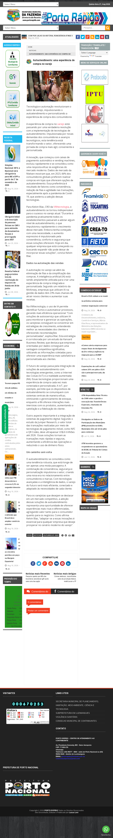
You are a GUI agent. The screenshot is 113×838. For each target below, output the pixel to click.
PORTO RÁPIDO (51, 810)
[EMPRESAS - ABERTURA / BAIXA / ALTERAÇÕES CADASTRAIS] (95, 142)
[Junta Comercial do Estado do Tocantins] (95, 225)
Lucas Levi (73, 812)
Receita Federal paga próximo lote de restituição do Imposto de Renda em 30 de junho (12, 280)
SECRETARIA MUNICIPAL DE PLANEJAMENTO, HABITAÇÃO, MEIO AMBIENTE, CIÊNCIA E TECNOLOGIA (77, 705)
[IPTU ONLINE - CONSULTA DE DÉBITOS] (95, 103)
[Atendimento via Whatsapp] (12, 337)
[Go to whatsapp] (106, 829)
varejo (60, 124)
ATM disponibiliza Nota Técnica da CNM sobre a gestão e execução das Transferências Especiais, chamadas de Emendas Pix (94, 401)
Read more (9, 457)
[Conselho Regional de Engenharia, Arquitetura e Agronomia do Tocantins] (95, 236)
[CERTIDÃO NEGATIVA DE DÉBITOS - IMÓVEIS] (12, 128)
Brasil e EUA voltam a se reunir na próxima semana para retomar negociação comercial (95, 301)
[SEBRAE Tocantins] (95, 281)
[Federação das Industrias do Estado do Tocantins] (95, 247)
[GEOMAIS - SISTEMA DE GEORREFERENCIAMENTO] (12, 88)
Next (106, 488)
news (29, 535)
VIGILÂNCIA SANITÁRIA (66, 717)
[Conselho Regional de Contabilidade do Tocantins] (95, 257)
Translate (98, 56)
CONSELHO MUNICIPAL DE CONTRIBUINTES (76, 721)
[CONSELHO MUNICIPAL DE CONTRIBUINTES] (12, 68)
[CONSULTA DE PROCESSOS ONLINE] (95, 84)
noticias (32, 50)
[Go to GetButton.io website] (106, 835)
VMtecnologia (61, 206)
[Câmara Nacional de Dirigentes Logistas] (95, 267)
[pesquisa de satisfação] (95, 175)
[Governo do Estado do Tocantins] (95, 212)
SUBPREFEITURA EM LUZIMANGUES (73, 713)
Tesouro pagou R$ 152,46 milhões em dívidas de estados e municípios (12, 392)
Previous (83, 488)
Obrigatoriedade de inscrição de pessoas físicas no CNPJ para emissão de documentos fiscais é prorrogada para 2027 (12, 228)
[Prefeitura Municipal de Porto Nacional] (75, 24)
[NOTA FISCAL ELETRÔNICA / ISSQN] (95, 122)
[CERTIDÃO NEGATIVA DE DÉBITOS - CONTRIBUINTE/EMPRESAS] (12, 108)
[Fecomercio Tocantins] (95, 198)
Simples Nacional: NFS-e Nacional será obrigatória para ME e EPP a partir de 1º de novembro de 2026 (12, 175)
